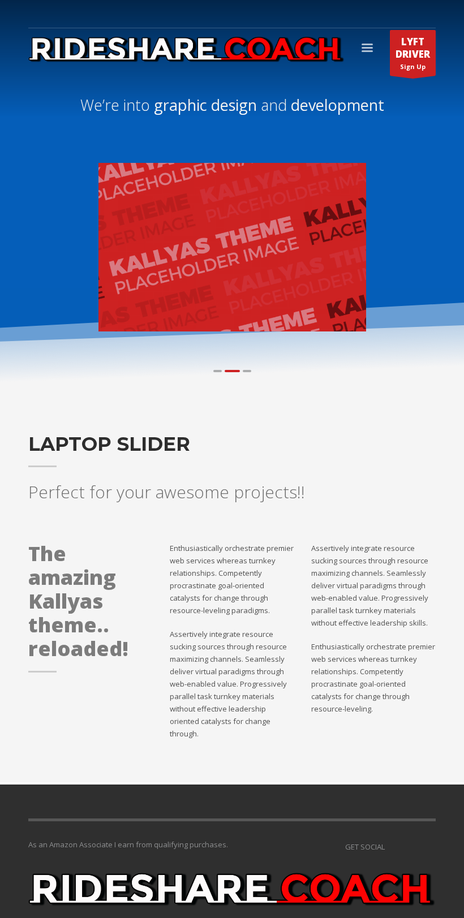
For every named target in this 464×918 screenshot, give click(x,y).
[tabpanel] (232, 247)
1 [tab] (217, 371)
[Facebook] (427, 846)
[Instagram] (410, 846)
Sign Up (413, 53)
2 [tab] (232, 371)
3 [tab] (247, 371)
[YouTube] (393, 846)
